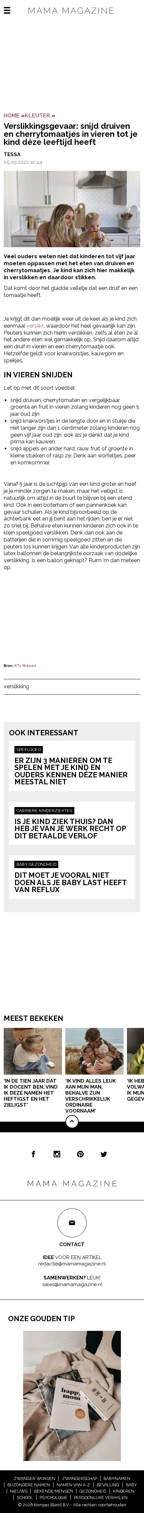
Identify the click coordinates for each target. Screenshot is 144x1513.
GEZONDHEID (42, 864)
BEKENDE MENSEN (53, 1491)
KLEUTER (37, 115)
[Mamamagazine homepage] (72, 16)
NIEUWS (18, 1491)
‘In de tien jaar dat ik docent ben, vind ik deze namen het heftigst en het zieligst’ (31, 1093)
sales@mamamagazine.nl (72, 1284)
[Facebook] (33, 1154)
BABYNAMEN (116, 1478)
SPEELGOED (28, 749)
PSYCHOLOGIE (53, 1497)
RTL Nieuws (25, 666)
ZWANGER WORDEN (34, 1478)
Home (11, 115)
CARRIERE (27, 810)
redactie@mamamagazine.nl (72, 1264)
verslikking (16, 686)
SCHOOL (25, 1497)
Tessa (12, 154)
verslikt (35, 326)
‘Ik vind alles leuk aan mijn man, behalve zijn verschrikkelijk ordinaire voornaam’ (90, 1096)
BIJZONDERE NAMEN (28, 1484)
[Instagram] (57, 1154)
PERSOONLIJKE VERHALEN (101, 1497)
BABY (22, 864)
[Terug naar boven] (72, 1121)
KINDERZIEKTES (55, 810)
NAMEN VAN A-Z (73, 1484)
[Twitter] (104, 1154)
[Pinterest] (80, 1154)
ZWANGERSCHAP (79, 1478)
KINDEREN (123, 1491)
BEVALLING (108, 1484)
